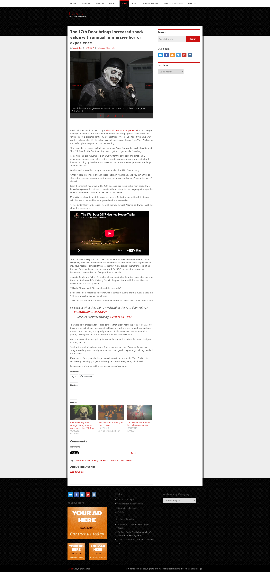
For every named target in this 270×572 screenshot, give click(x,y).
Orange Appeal (150, 3)
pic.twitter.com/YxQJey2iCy (90, 311)
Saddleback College (127, 508)
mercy (95, 460)
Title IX (121, 512)
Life (124, 3)
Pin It (133, 453)
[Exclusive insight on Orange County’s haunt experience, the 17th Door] (83, 412)
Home (73, 3)
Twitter (178, 55)
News (85, 3)
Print (191, 3)
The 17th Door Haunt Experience (121, 130)
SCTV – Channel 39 (126, 539)
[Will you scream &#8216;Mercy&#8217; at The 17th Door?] (111, 412)
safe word (104, 460)
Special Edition (172, 3)
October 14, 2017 (121, 317)
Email (160, 55)
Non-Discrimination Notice (130, 503)
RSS (172, 55)
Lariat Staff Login (126, 499)
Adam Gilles (77, 48)
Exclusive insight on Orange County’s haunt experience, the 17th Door (82, 425)
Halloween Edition (104, 48)
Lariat (70, 568)
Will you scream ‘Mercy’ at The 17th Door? (110, 424)
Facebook (166, 55)
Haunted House (83, 460)
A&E (134, 3)
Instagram (190, 55)
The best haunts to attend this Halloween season (139, 424)
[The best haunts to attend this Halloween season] (139, 412)
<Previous (76, 85)
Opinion (99, 3)
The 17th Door (117, 460)
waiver (129, 460)
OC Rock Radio (124, 532)
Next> (149, 85)
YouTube (184, 55)
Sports (113, 3)
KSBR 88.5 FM (124, 524)
